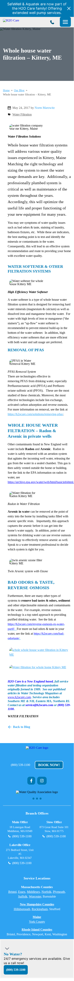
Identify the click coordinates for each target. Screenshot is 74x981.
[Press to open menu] (65, 22)
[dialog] (37, 958)
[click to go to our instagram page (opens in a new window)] (42, 781)
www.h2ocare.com (19, 697)
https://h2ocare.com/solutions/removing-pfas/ (35, 414)
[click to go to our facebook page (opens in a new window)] (31, 781)
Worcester (35, 896)
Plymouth (59, 891)
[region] (37, 795)
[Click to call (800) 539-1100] (52, 22)
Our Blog (19, 90)
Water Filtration (22, 114)
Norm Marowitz (45, 107)
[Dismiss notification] (69, 8)
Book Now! (49, 765)
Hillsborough (22, 909)
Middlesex (33, 891)
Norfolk (46, 891)
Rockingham (40, 909)
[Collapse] (7, 948)
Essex (21, 891)
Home (6, 90)
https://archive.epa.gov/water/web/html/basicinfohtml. (41, 482)
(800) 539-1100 (20, 764)
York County (37, 921)
